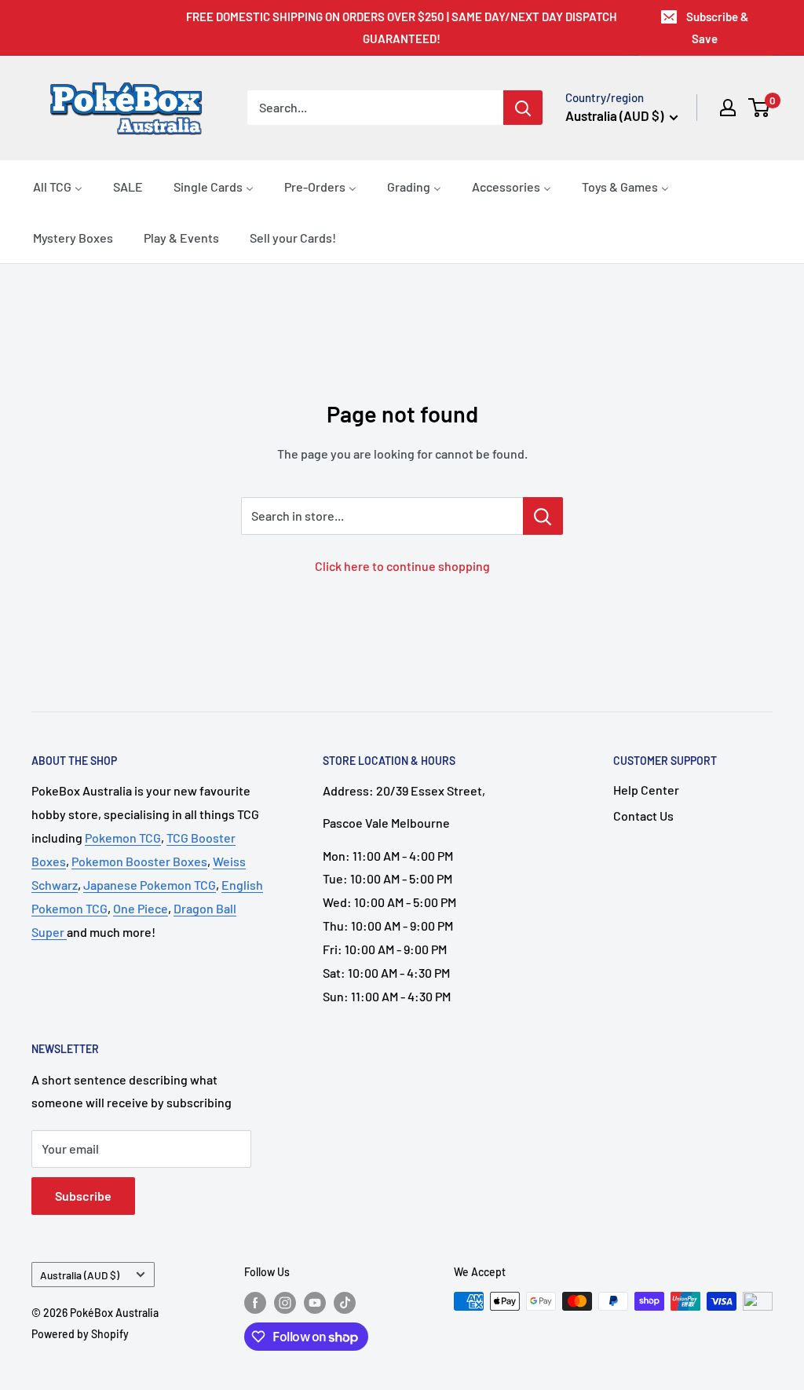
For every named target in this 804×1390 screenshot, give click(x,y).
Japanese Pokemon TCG (149, 884)
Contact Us (643, 815)
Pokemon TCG (123, 837)
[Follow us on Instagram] (285, 1303)
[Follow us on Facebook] (255, 1303)
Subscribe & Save (717, 27)
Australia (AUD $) (79, 1275)
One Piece (140, 908)
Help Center (646, 789)
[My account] (728, 107)
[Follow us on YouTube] (315, 1303)
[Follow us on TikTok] (345, 1303)
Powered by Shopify (80, 1334)
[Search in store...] (543, 516)
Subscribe (83, 1195)
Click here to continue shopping (402, 565)
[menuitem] (57, 186)
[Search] (523, 107)
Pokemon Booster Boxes (139, 861)
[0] (759, 107)
